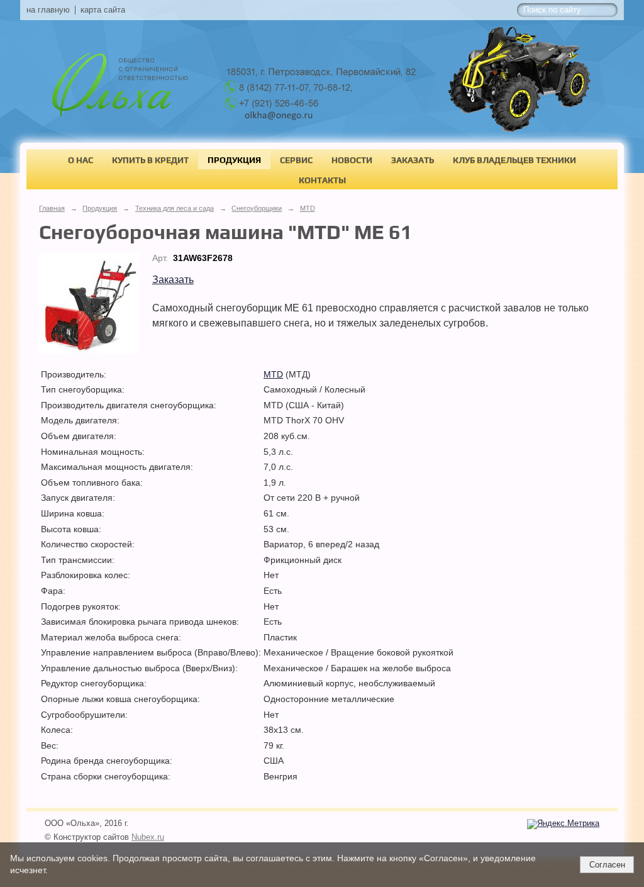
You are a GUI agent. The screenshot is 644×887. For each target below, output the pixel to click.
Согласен (607, 864)
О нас (80, 160)
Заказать (412, 160)
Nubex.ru (147, 837)
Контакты (322, 180)
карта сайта (102, 10)
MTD (307, 208)
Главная (52, 208)
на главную (48, 10)
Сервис (296, 160)
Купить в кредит (150, 160)
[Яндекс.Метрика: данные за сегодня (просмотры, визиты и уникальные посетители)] (563, 824)
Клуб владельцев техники (514, 160)
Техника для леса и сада (174, 208)
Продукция (234, 160)
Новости (351, 160)
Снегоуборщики (256, 208)
